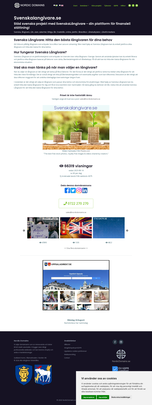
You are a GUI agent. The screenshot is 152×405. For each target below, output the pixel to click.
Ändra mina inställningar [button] (120, 397)
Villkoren (67, 344)
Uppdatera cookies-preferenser (75, 351)
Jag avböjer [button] (102, 397)
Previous (24, 231)
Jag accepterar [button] (88, 397)
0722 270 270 (77, 203)
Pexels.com (85, 151)
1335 (77, 242)
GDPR (116, 6)
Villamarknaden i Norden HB (36, 358)
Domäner (83, 6)
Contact (67, 358)
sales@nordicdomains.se (90, 99)
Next (127, 231)
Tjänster (107, 6)
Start (75, 6)
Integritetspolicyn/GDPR (72, 348)
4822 (110, 242)
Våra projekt (96, 6)
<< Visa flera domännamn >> (76, 248)
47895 (44, 242)
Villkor (123, 6)
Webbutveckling (69, 354)
